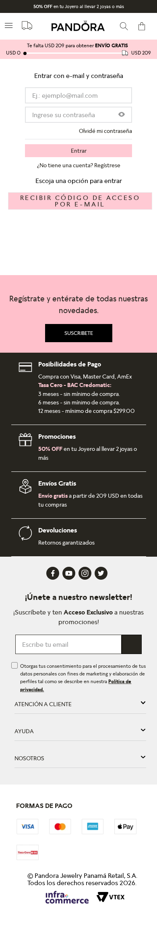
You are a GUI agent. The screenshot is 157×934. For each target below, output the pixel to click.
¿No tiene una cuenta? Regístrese (78, 165)
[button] (121, 115)
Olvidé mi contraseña (105, 131)
